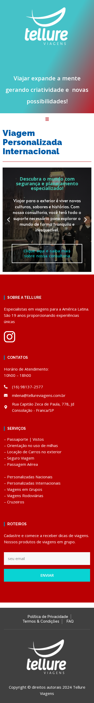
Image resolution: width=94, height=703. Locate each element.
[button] (47, 119)
